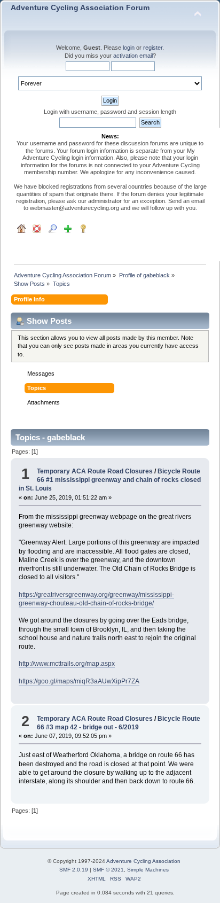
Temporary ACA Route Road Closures (95, 471)
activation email (133, 55)
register (152, 47)
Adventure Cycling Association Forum (80, 8)
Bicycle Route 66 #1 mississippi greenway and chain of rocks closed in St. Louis (110, 480)
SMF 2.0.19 (73, 870)
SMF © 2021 (108, 870)
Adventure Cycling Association (143, 861)
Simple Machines (148, 870)
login (129, 47)
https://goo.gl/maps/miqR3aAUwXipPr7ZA (79, 681)
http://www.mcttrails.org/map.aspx (67, 663)
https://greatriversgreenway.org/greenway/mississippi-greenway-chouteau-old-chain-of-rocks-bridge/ (96, 599)
